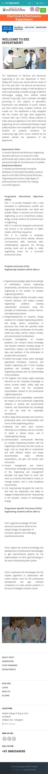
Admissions (8, 661)
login (5, 687)
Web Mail (6, 683)
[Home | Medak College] (13, 9)
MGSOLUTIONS (30, 770)
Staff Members (9, 665)
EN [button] (41, 3)
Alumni (5, 695)
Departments (9, 669)
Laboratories (41, 27)
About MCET (8, 657)
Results (6, 691)
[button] (29, 3)
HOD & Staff (29, 27)
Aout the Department (7, 28)
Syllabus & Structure (18, 28)
